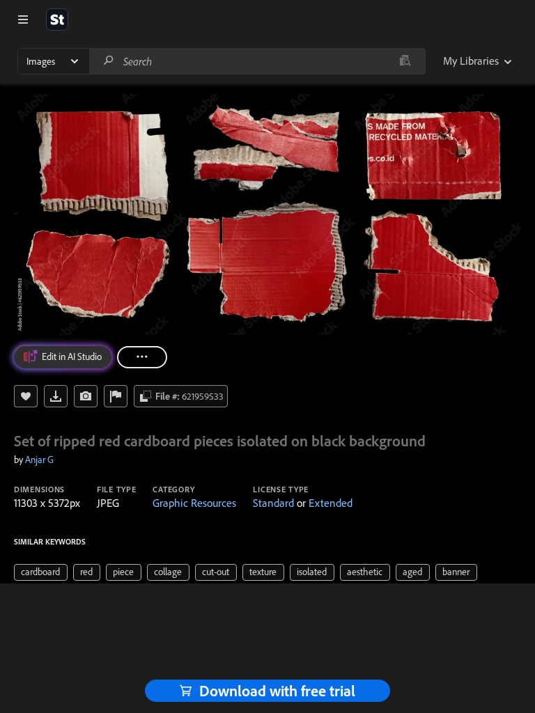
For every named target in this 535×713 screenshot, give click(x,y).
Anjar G (39, 459)
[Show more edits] (142, 357)
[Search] (108, 61)
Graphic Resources (194, 503)
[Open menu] (23, 19)
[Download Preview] (56, 396)
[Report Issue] (115, 396)
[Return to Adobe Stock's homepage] (57, 19)
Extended (330, 503)
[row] (41, 572)
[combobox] (257, 61)
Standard (273, 503)
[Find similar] (405, 61)
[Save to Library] (26, 396)
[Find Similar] (86, 396)
